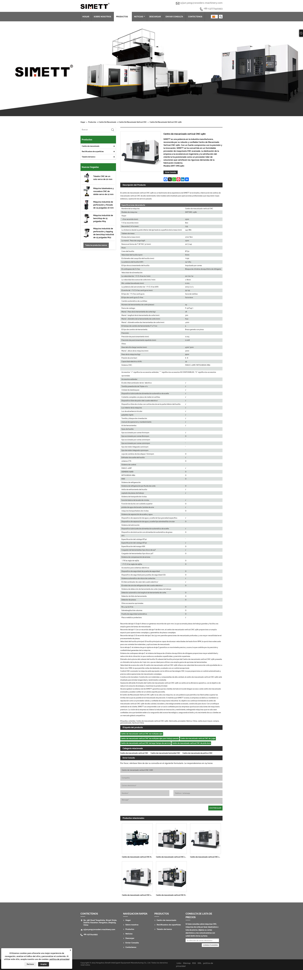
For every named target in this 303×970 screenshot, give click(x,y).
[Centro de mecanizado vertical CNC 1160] (171, 837)
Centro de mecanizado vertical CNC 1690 (206, 857)
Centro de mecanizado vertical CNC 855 (171, 895)
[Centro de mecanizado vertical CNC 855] (171, 876)
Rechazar (30, 964)
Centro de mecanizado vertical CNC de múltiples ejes (142, 734)
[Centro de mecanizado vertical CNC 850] (137, 837)
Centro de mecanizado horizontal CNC (165, 753)
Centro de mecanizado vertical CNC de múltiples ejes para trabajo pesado (150, 738)
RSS (194, 963)
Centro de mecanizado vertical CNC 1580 (166, 122)
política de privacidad (59, 959)
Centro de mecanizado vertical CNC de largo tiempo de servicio (145, 743)
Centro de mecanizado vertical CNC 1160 (172, 857)
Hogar (85, 17)
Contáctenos (195, 17)
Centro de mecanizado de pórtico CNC (197, 753)
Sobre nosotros (102, 17)
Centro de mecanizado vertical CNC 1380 (138, 895)
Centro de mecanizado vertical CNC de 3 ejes (197, 738)
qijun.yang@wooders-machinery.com (201, 2)
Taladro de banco (88, 157)
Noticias (138, 17)
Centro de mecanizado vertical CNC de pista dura (191, 743)
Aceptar (43, 964)
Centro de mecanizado (107, 122)
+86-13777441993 (213, 8)
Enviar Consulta (174, 17)
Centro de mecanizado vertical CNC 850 (137, 857)
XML (199, 963)
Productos (122, 17)
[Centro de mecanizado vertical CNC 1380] (137, 876)
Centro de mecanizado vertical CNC (133, 122)
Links (179, 963)
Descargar (155, 17)
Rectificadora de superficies (93, 151)
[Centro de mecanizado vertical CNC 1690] (205, 837)
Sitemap (187, 963)
